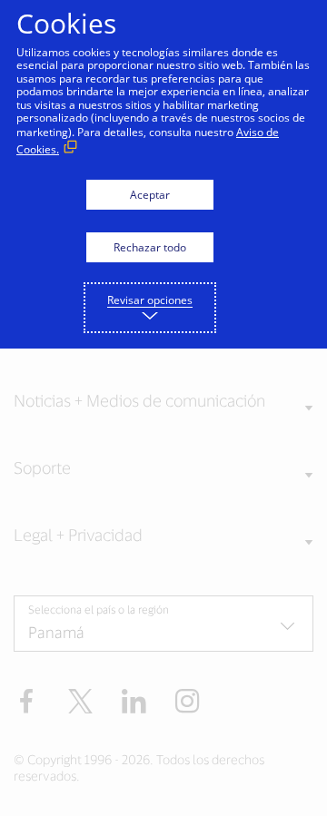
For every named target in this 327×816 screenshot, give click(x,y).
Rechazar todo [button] (150, 247)
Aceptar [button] (150, 194)
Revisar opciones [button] (150, 300)
